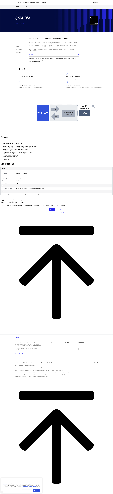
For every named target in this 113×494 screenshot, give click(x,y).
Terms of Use (17, 362)
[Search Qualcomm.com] (85, 2)
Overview (23, 6)
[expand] (111, 91)
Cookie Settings (26, 490)
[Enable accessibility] (2, 492)
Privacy (21, 362)
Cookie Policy (25, 362)
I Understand (36, 490)
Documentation (29, 6)
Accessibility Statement (32, 362)
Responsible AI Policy (40, 362)
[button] (52, 362)
